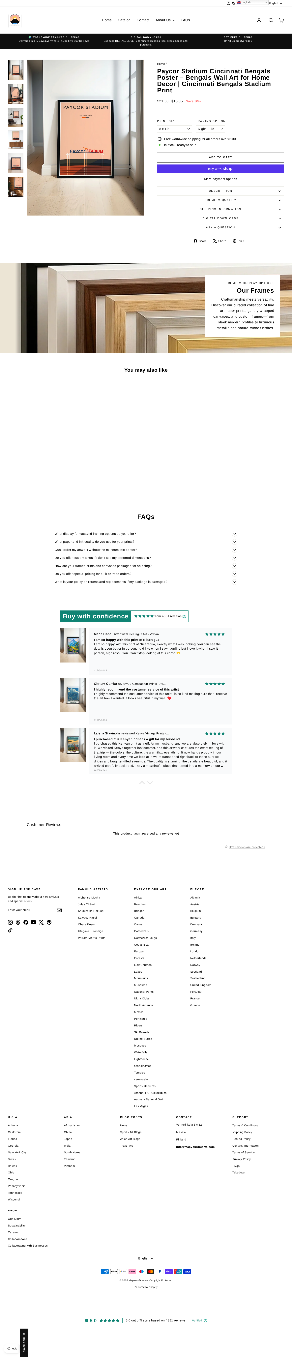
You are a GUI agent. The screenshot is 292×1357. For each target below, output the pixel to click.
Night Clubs (141, 998)
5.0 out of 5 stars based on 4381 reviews (156, 1320)
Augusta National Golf (148, 1099)
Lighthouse (141, 1059)
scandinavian (143, 1065)
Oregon (13, 1179)
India (67, 1145)
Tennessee (15, 1192)
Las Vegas (141, 1106)
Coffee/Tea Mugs (145, 937)
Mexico (138, 1012)
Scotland (196, 971)
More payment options (220, 179)
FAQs (185, 20)
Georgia (13, 1145)
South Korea (72, 1152)
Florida (12, 1138)
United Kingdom (201, 985)
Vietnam (69, 1165)
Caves (138, 924)
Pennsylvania (17, 1186)
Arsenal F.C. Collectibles (150, 1092)
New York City (17, 1152)
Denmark (196, 924)
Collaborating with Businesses (28, 1245)
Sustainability (17, 1225)
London (195, 951)
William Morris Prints (91, 937)
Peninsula (140, 1018)
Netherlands (198, 958)
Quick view (41, 465)
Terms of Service (243, 1152)
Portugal (195, 991)
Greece (195, 1005)
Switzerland (198, 978)
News (124, 1125)
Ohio (11, 1172)
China (68, 1132)
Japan (68, 1138)
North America (143, 1005)
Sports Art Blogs (130, 1132)
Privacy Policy (241, 1159)
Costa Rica (141, 944)
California (14, 1132)
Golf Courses (143, 964)
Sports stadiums (145, 1086)
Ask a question (220, 227)
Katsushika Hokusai (91, 910)
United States (143, 1038)
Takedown (239, 1172)
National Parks (144, 991)
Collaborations (17, 1239)
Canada (139, 917)
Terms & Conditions (245, 1125)
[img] (144, 616)
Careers (13, 1232)
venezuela (141, 1079)
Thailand (69, 1159)
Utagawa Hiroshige (90, 931)
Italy (193, 937)
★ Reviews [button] (24, 1343)
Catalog (124, 20)
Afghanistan (72, 1125)
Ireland (195, 944)
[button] (142, 783)
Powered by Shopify (146, 1287)
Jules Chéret (86, 904)
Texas (12, 1159)
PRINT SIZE (167, 121)
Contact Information (245, 1145)
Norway (195, 964)
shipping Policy (242, 1132)
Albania (195, 897)
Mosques (140, 1045)
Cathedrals (141, 931)
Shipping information (220, 209)
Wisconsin (14, 1199)
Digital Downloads (220, 218)
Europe (139, 951)
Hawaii (12, 1165)
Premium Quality (221, 199)
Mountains (141, 978)
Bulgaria (195, 917)
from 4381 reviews (168, 616)
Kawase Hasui (87, 917)
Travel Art (126, 1145)
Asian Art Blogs (130, 1138)
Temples (139, 1072)
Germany (196, 931)
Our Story (14, 1218)
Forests (139, 958)
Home (107, 20)
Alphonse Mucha (89, 897)
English (245, 2)
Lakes (138, 971)
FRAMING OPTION (210, 121)
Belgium (195, 910)
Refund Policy (241, 1138)
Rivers (138, 1025)
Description (220, 190)
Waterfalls (140, 1052)
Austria (195, 904)
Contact (143, 20)
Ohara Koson (87, 924)
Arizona (13, 1125)
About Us (164, 20)
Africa (138, 897)
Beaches (140, 904)
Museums (140, 985)
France (195, 998)
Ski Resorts (141, 1032)
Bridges (139, 910)
